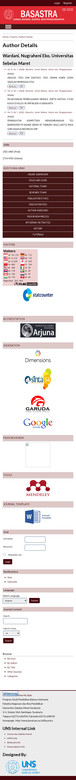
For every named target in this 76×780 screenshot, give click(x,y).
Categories (12, 676)
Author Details (26, 36)
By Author (12, 663)
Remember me (15, 554)
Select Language (11, 595)
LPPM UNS (12, 738)
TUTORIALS (38, 234)
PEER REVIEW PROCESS (38, 216)
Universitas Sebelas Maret (19, 734)
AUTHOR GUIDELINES (38, 210)
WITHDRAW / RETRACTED (38, 222)
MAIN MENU (8, 26)
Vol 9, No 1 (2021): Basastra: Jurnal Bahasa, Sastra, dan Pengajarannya (39, 112)
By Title (11, 667)
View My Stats (25, 695)
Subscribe (12, 581)
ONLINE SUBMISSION (38, 174)
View (9, 577)
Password (7, 546)
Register (67, 3)
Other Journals (14, 671)
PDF (22, 86)
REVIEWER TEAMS (38, 192)
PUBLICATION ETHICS (38, 198)
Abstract (12, 86)
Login (57, 3)
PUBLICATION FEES (38, 204)
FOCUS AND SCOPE (38, 180)
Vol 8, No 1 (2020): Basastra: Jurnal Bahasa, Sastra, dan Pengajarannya (39, 69)
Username (8, 538)
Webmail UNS (13, 742)
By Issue (11, 658)
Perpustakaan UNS (16, 746)
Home (5, 36)
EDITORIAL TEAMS (38, 186)
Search (13, 36)
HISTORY (38, 228)
